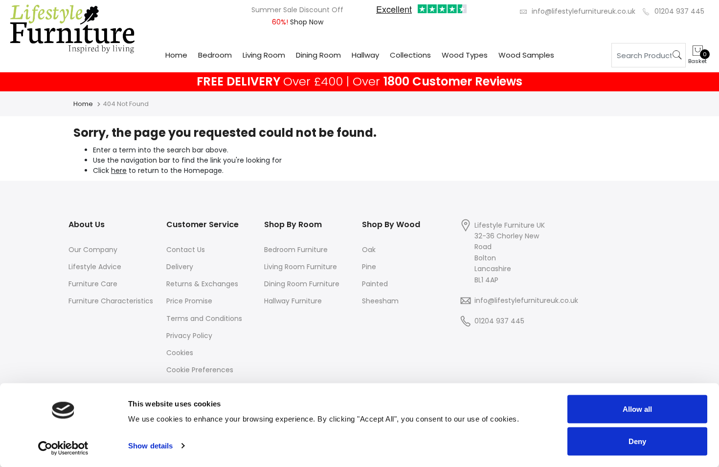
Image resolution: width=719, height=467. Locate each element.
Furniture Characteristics (110, 301)
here (119, 170)
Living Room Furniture (300, 267)
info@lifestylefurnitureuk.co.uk (583, 11)
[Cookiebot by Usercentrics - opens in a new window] (63, 448)
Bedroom (215, 55)
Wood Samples (526, 55)
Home (176, 55)
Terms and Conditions (204, 318)
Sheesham (380, 301)
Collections (410, 55)
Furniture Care (92, 284)
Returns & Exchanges (202, 284)
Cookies (179, 353)
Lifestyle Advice (94, 267)
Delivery (179, 267)
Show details (150, 446)
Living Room (264, 55)
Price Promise (189, 301)
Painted (375, 284)
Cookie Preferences (199, 370)
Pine (369, 267)
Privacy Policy (189, 335)
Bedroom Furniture (296, 250)
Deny (637, 441)
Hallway (365, 55)
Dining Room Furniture (301, 284)
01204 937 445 (679, 11)
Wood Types (465, 55)
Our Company (92, 250)
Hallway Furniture (293, 301)
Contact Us (185, 250)
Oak (369, 250)
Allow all (637, 409)
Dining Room (318, 55)
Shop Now (305, 22)
